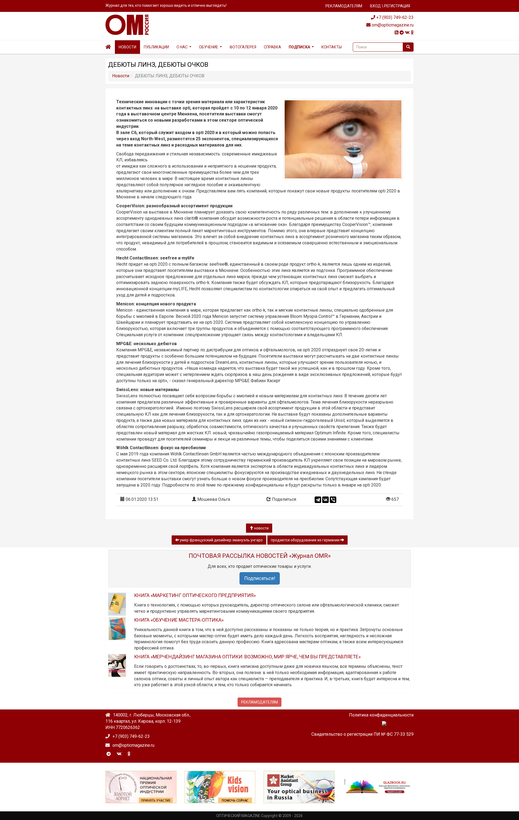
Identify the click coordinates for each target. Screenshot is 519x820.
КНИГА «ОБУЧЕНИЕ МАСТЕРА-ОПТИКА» (179, 620)
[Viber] (333, 499)
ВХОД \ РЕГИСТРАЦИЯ (390, 6)
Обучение (208, 47)
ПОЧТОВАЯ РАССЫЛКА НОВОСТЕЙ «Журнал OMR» (260, 555)
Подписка (299, 47)
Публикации (156, 47)
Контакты (331, 47)
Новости (127, 47)
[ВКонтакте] (325, 499)
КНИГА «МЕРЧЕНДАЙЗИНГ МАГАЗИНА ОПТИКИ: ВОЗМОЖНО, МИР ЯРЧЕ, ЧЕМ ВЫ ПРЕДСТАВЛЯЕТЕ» (247, 656)
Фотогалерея (242, 47)
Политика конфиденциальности (381, 715)
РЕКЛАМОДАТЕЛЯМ (343, 6)
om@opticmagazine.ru (392, 25)
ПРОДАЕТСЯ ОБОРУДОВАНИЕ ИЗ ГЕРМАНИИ (305, 540)
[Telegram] (318, 499)
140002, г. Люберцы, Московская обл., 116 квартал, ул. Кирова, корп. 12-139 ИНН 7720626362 (148, 721)
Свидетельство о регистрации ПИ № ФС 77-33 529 (362, 734)
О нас (182, 47)
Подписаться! (259, 578)
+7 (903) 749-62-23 (394, 17)
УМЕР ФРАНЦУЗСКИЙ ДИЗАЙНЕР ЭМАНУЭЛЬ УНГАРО (221, 540)
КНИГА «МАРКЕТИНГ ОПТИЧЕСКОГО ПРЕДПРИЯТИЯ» (195, 595)
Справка (272, 47)
